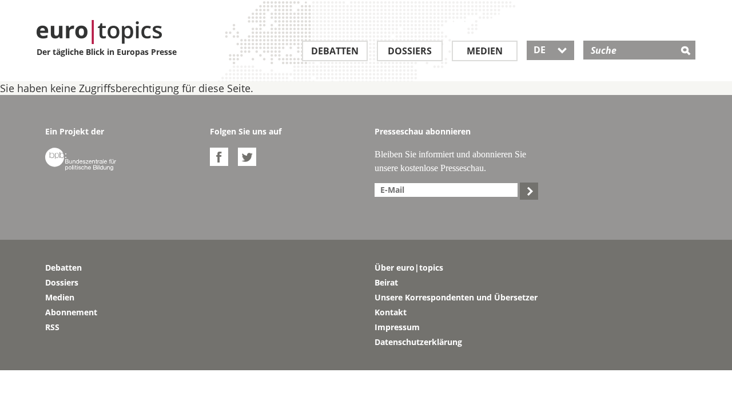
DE (550, 49)
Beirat (386, 282)
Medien (485, 51)
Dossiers (410, 51)
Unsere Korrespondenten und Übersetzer (456, 297)
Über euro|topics (409, 267)
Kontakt (391, 312)
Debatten (335, 51)
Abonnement (71, 312)
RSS (52, 327)
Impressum (397, 327)
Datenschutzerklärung (418, 341)
